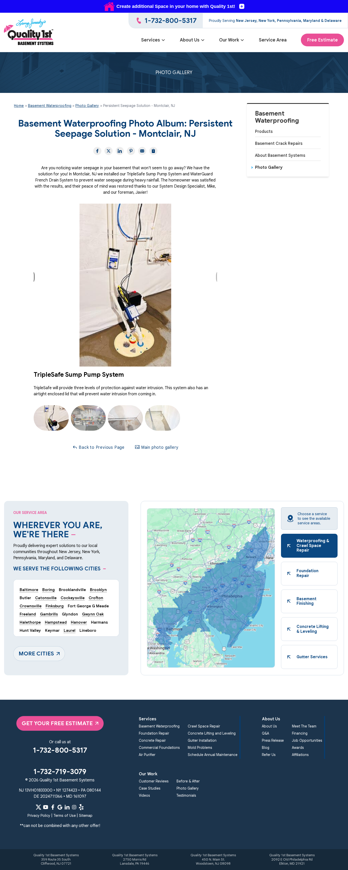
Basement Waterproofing (277, 117)
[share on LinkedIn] (120, 151)
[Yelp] (81, 807)
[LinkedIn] (67, 807)
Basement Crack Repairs (278, 143)
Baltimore (29, 589)
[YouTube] (46, 807)
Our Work (229, 40)
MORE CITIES (36, 653)
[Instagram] (74, 807)
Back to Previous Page (101, 447)
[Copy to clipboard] (153, 151)
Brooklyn (98, 589)
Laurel (69, 630)
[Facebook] (53, 807)
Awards (298, 748)
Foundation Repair (154, 733)
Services (150, 40)
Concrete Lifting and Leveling (212, 733)
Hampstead (56, 622)
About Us (189, 40)
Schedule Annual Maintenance (212, 755)
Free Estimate (322, 40)
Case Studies (149, 788)
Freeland (28, 614)
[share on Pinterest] (131, 151)
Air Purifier (147, 755)
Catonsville (46, 597)
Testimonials (186, 795)
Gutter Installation (202, 740)
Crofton (96, 597)
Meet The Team (304, 726)
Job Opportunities (307, 740)
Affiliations (300, 755)
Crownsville (31, 606)
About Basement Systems (280, 155)
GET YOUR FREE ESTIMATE (57, 723)
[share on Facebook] (97, 151)
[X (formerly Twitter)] (38, 807)
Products (264, 131)
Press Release (273, 740)
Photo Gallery (269, 167)
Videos (144, 795)
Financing (299, 733)
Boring (48, 589)
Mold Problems (200, 748)
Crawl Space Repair (204, 726)
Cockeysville (73, 597)
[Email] (142, 151)
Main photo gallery (159, 447)
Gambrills (49, 614)
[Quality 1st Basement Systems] (29, 32)
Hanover (79, 622)
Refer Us (268, 755)
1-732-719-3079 (59, 771)
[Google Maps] (60, 807)
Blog (265, 748)
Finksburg (55, 606)
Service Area (273, 40)
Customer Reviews (153, 781)
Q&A (265, 733)
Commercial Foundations (159, 748)
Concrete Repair (152, 740)
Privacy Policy (39, 815)
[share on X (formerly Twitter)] (108, 151)
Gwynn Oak (93, 614)
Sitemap (85, 815)
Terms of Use (64, 815)
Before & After (188, 781)
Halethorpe (30, 622)
